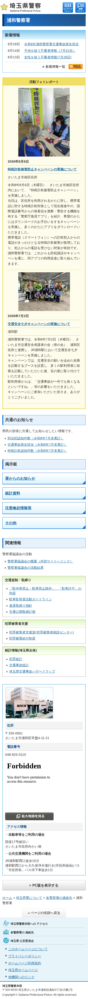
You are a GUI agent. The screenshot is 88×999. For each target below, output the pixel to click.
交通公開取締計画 (22, 612)
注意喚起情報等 (18, 508)
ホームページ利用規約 (24, 963)
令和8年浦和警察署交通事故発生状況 (51, 44)
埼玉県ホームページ (23, 970)
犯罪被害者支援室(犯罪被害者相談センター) (41, 632)
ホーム (7, 898)
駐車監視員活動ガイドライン (30, 599)
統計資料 (12, 493)
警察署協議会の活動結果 (26, 567)
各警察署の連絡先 (59, 898)
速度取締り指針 (20, 605)
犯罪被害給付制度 (22, 638)
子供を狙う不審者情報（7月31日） (50, 50)
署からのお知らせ (20, 478)
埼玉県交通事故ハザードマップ (32, 671)
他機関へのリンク (21, 977)
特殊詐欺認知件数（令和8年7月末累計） (37, 451)
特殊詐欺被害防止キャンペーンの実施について (42, 169)
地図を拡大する (29, 816)
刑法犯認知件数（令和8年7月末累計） (36, 438)
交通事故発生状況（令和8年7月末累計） (37, 444)
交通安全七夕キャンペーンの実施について (39, 324)
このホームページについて (28, 949)
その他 (10, 523)
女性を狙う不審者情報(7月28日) (48, 57)
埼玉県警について (29, 898)
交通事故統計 (19, 665)
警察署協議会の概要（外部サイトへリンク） (40, 561)
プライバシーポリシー (24, 956)
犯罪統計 (15, 659)
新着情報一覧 (55, 66)
